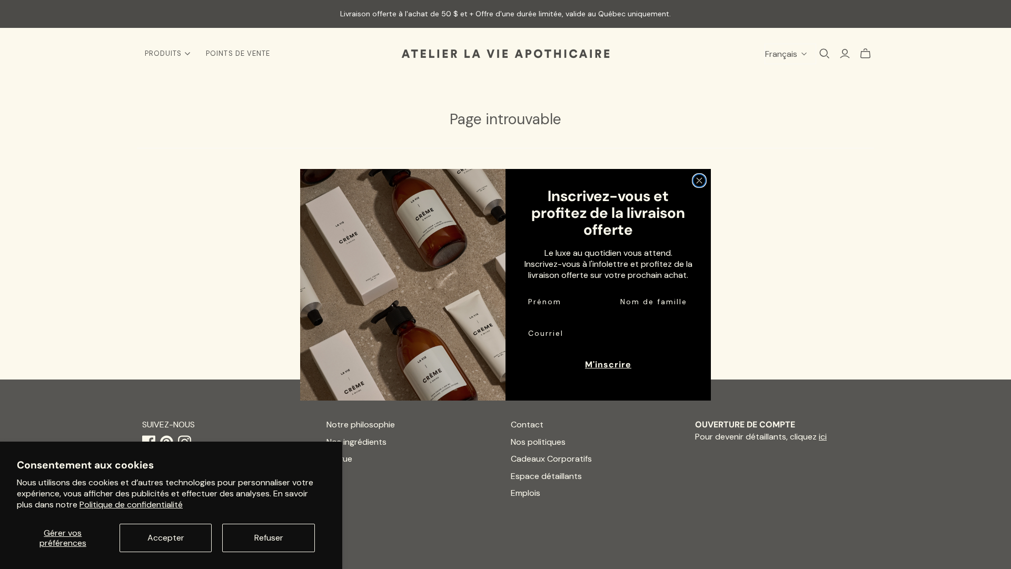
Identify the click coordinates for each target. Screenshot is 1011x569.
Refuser (268, 537)
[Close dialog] (699, 180)
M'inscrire (608, 364)
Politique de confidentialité (131, 504)
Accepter (165, 537)
